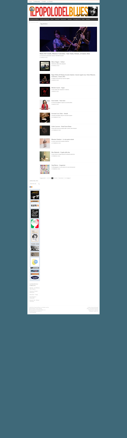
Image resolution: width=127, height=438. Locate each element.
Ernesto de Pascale (44, 19)
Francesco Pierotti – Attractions (34, 292)
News (52, 19)
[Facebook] (30, 187)
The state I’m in (76, 19)
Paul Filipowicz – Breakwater (33, 297)
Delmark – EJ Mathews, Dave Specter (35, 288)
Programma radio (34, 22)
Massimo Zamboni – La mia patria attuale (62, 139)
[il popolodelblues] (63, 12)
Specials (70, 19)
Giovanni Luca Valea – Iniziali (59, 113)
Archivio (88, 19)
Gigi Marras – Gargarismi (58, 165)
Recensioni (63, 19)
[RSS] (31, 187)
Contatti (44, 1)
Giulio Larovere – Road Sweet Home (61, 126)
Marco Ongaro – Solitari (58, 62)
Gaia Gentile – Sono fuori (58, 100)
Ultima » (68, 178)
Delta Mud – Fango (34, 294)
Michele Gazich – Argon (58, 87)
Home (30, 1)
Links (83, 19)
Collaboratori (36, 1)
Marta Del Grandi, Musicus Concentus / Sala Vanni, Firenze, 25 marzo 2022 (65, 54)
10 (59, 178)
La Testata (50, 1)
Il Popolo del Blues (34, 19)
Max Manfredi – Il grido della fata (60, 152)
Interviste (57, 19)
